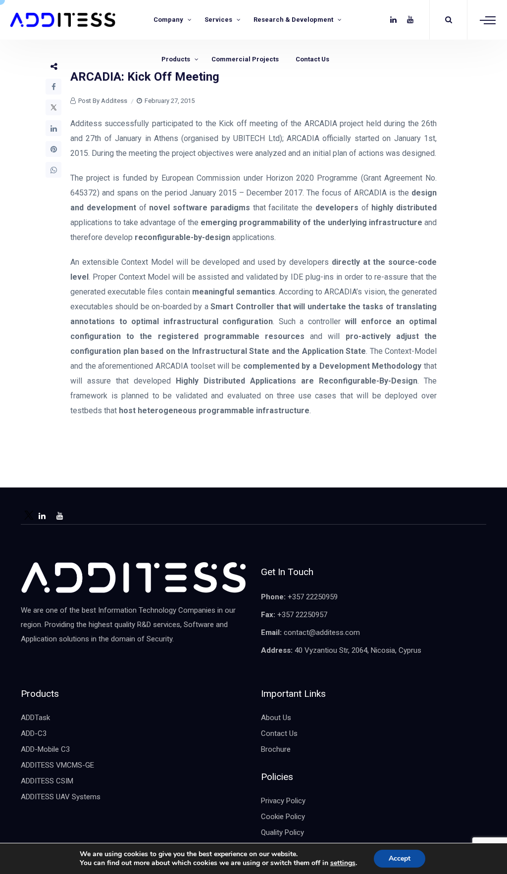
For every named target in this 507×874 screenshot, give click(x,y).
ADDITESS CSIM (47, 781)
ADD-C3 (34, 733)
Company (168, 19)
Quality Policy (282, 832)
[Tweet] (53, 107)
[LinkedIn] (53, 128)
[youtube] (410, 19)
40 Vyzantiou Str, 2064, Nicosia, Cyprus (358, 650)
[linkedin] (393, 19)
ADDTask (35, 717)
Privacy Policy (283, 800)
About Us (276, 717)
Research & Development (293, 19)
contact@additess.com (322, 632)
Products (175, 59)
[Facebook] (53, 87)
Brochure (276, 749)
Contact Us (312, 59)
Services (218, 19)
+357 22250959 (313, 596)
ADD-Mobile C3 (45, 749)
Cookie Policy (283, 816)
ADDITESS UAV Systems (61, 796)
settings (342, 863)
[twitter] (376, 19)
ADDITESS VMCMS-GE (57, 765)
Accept (399, 858)
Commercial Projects (245, 59)
